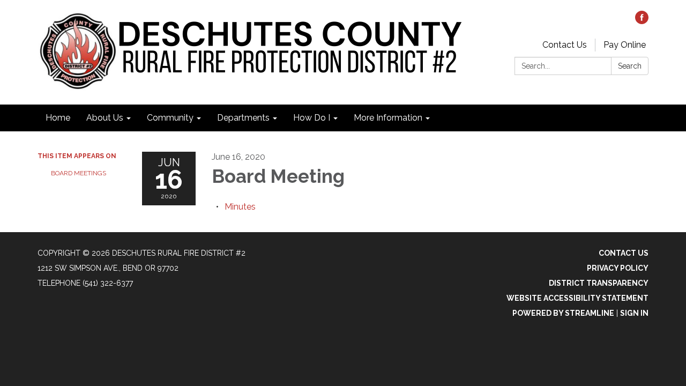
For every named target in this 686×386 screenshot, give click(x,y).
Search (630, 66)
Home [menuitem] (58, 118)
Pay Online (624, 45)
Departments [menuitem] (243, 118)
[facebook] (641, 21)
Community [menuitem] (170, 118)
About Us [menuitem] (104, 118)
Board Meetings (78, 173)
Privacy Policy (617, 268)
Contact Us (564, 45)
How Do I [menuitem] (311, 118)
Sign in (634, 313)
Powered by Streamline (563, 313)
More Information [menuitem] (388, 118)
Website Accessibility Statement (577, 298)
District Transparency (598, 283)
